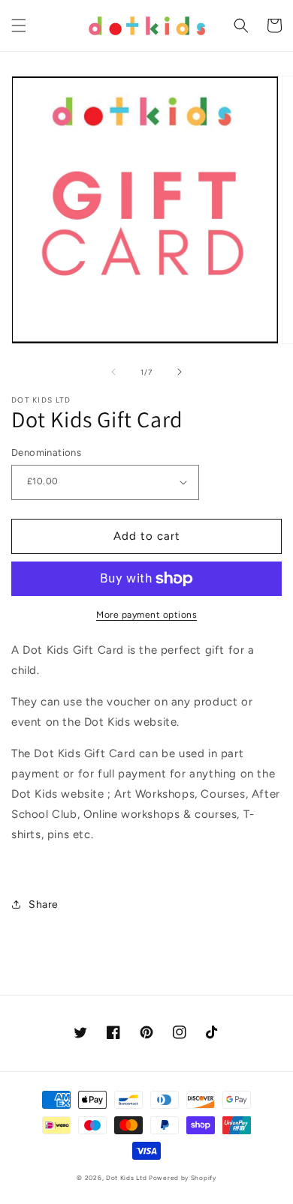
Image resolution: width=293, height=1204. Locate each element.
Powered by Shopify (182, 1178)
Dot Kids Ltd (126, 1178)
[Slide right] (179, 371)
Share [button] (44, 904)
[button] (18, 25)
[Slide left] (113, 371)
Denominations (46, 452)
